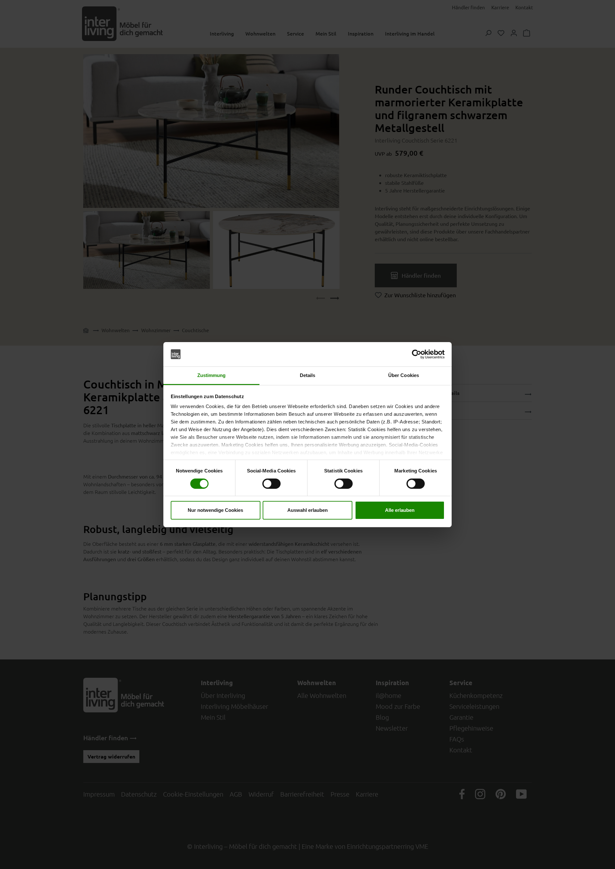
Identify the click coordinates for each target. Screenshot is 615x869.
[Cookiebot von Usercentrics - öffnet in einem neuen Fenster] (417, 354)
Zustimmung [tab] (211, 375)
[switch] (271, 484)
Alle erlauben (399, 510)
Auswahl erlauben (307, 510)
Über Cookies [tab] (403, 375)
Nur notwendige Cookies (215, 510)
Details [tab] (308, 375)
